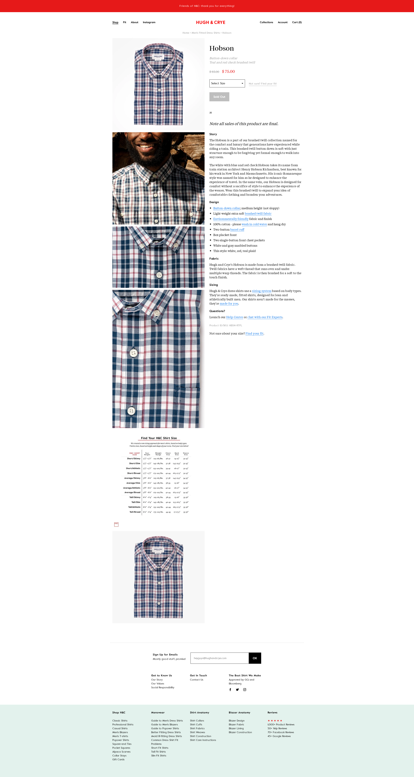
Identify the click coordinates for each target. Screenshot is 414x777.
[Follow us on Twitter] (237, 689)
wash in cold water (254, 224)
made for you (229, 303)
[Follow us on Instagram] (244, 689)
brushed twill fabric (258, 213)
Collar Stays (119, 755)
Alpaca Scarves (121, 751)
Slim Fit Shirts (158, 755)
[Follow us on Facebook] (230, 689)
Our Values (157, 683)
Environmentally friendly (231, 219)
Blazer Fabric (236, 724)
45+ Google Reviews (279, 736)
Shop (115, 22)
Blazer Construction (240, 732)
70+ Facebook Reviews (281, 732)
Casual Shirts (120, 728)
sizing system (261, 291)
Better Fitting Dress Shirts (166, 732)
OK (255, 658)
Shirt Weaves (197, 732)
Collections (266, 22)
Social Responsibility (162, 687)
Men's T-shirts (120, 736)
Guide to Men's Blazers (164, 724)
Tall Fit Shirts (158, 751)
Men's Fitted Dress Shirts (206, 32)
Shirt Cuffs (196, 724)
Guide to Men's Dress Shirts (167, 720)
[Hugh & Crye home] (207, 21)
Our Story (157, 679)
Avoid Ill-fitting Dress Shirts (166, 736)
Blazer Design (237, 720)
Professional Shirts (122, 724)
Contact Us (196, 679)
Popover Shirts (120, 740)
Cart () (297, 22)
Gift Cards (118, 759)
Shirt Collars (197, 720)
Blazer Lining (236, 728)
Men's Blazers (120, 732)
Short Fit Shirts (159, 747)
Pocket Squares (121, 747)
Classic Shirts (119, 720)
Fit (124, 22)
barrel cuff (237, 229)
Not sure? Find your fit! (263, 83)
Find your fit (254, 333)
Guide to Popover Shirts (165, 728)
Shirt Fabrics (197, 728)
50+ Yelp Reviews (277, 728)
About (134, 22)
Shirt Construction (200, 736)
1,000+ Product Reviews (281, 724)
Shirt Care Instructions (203, 740)
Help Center (234, 317)
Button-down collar (226, 208)
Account (283, 22)
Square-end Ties (121, 743)
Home (186, 32)
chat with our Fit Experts (264, 317)
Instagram (149, 22)
